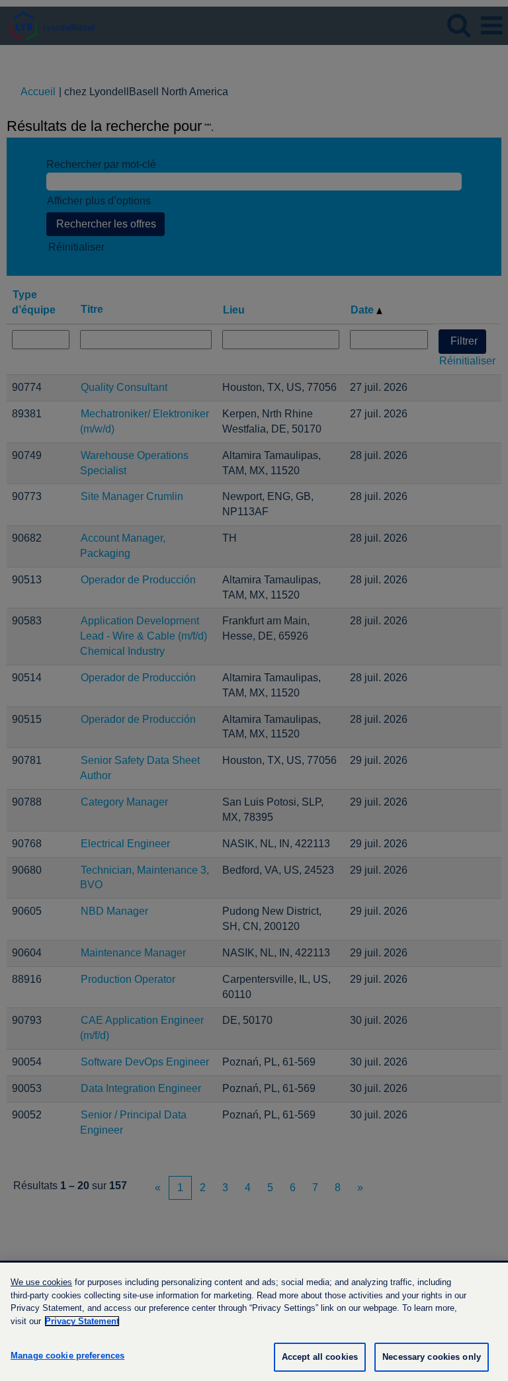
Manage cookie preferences (67, 1355)
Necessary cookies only (431, 1357)
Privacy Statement (82, 1321)
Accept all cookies (320, 1357)
